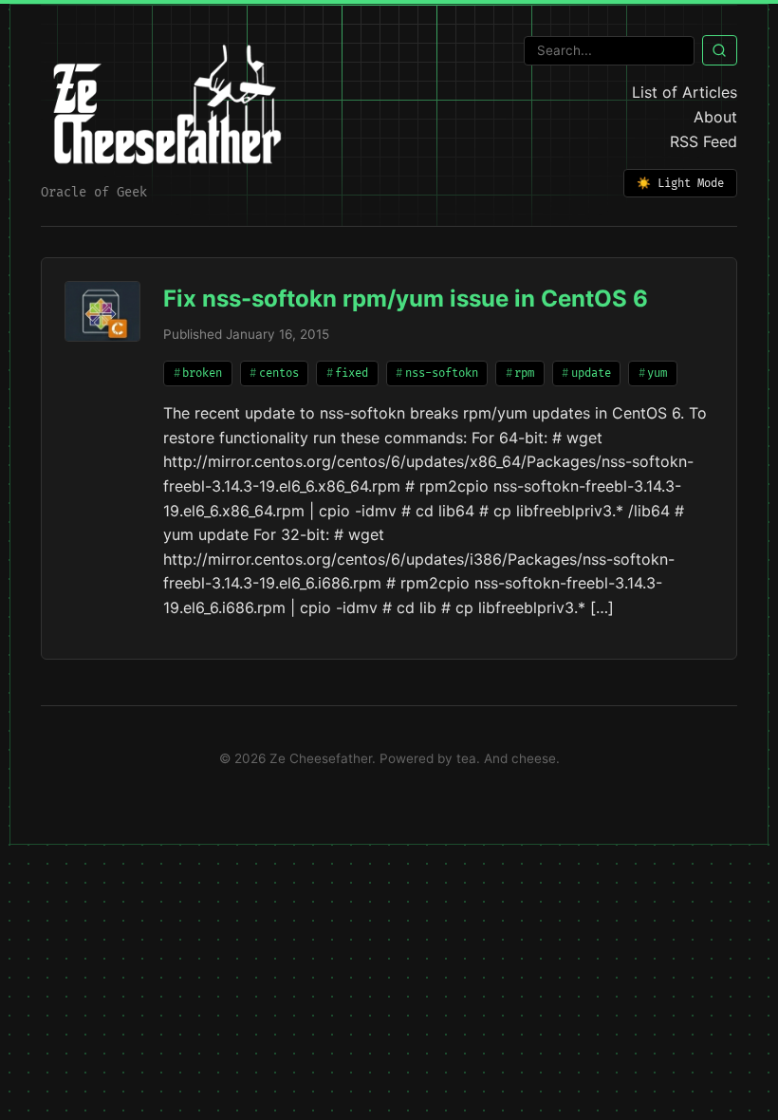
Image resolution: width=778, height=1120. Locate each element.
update (591, 373)
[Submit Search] (719, 50)
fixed (351, 373)
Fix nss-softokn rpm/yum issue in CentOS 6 (405, 298)
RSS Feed (703, 141)
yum (657, 373)
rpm (524, 373)
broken (202, 373)
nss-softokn (441, 373)
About (715, 116)
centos (279, 373)
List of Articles (684, 92)
